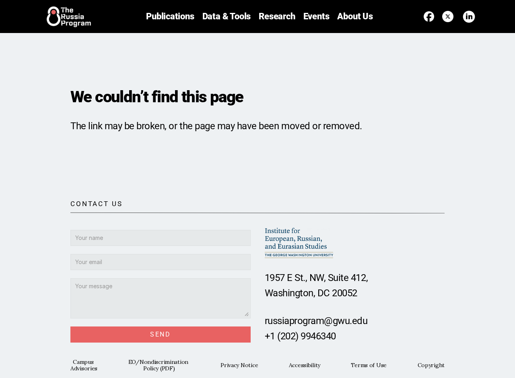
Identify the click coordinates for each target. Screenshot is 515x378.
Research (277, 16)
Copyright (431, 365)
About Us (355, 16)
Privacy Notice (239, 365)
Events (316, 16)
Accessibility (304, 365)
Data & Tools (226, 16)
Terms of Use (369, 365)
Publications (170, 16)
